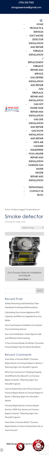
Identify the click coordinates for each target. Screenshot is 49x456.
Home (40, 24)
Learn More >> (24, 279)
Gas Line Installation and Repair (36, 123)
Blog (40, 194)
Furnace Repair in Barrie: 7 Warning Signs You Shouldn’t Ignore (22, 380)
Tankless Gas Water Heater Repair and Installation (35, 173)
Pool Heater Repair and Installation (36, 157)
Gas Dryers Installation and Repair (36, 81)
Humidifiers (36, 149)
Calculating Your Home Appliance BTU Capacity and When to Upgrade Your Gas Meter (23, 316)
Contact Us (36, 191)
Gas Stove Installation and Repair (36, 134)
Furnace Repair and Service (36, 70)
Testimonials (36, 187)
